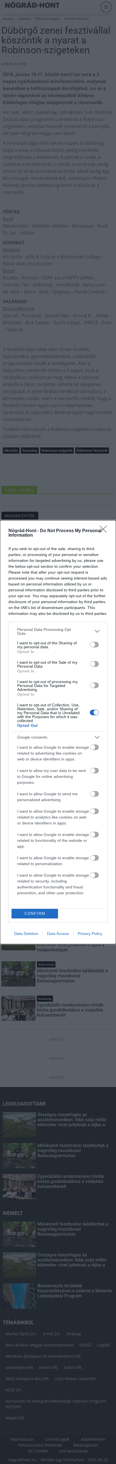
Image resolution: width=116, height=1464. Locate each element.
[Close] (105, 531)
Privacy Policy (90, 933)
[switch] (94, 644)
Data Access (58, 933)
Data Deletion (26, 933)
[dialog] (58, 732)
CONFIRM (34, 913)
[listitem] (58, 631)
